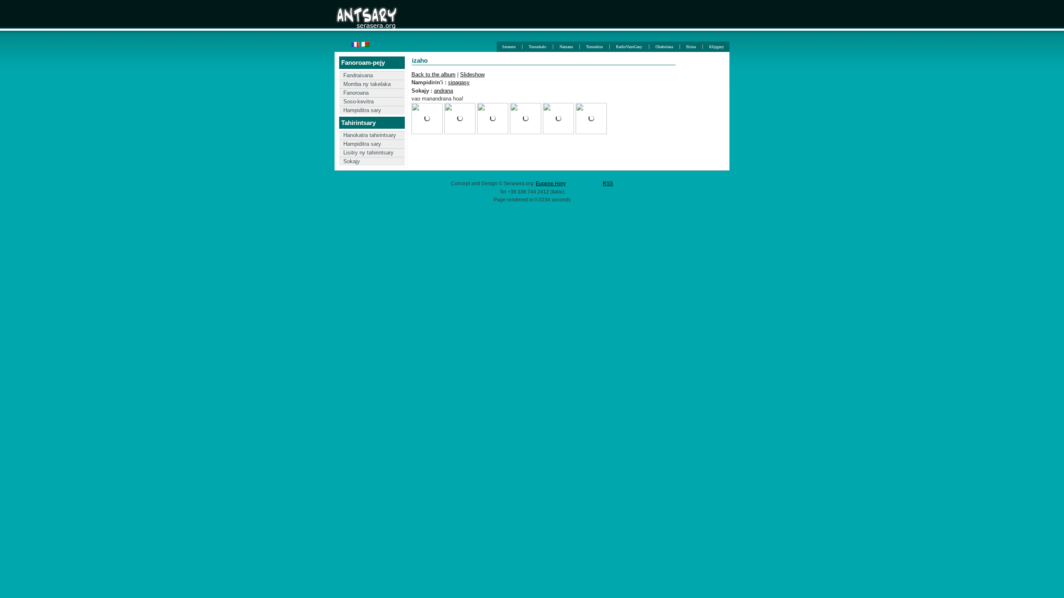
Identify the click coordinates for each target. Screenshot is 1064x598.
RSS (608, 183)
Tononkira (594, 46)
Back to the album (433, 74)
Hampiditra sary (362, 110)
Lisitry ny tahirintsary (368, 153)
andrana (443, 91)
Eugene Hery (551, 183)
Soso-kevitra (358, 101)
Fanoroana (356, 93)
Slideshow (472, 74)
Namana (566, 46)
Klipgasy (716, 46)
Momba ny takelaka (367, 84)
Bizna (691, 46)
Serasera (508, 46)
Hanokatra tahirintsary (369, 135)
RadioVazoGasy (629, 46)
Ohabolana (664, 46)
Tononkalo (537, 46)
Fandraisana (358, 75)
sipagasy (459, 82)
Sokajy (351, 161)
